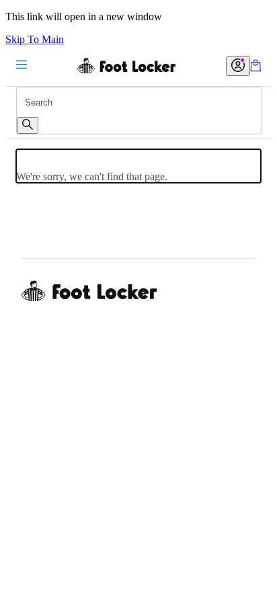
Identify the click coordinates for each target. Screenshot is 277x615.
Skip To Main (34, 39)
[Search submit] (27, 125)
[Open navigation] (21, 65)
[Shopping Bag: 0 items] (255, 68)
